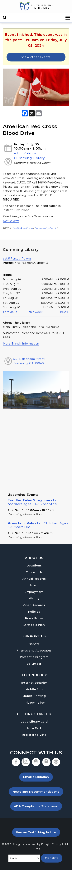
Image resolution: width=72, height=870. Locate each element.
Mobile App (34, 689)
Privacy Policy (34, 702)
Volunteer (34, 663)
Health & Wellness (22, 228)
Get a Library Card (34, 721)
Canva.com (11, 220)
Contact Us (34, 572)
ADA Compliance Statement (38, 806)
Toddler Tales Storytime (33, 502)
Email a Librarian (36, 777)
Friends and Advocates (34, 650)
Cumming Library (29, 158)
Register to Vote (34, 735)
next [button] (64, 312)
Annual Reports (34, 578)
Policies (34, 611)
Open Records (34, 605)
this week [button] (36, 312)
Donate (34, 644)
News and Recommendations (38, 791)
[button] (67, 17)
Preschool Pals (38, 525)
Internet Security (34, 682)
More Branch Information (21, 343)
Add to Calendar (25, 153)
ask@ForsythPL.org (17, 258)
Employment (34, 592)
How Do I (34, 728)
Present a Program (34, 657)
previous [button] (10, 312)
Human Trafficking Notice (38, 832)
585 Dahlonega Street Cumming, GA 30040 (29, 361)
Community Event (45, 228)
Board (34, 585)
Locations (34, 565)
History (34, 598)
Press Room (34, 618)
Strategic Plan (34, 625)
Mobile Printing (34, 696)
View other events (36, 57)
